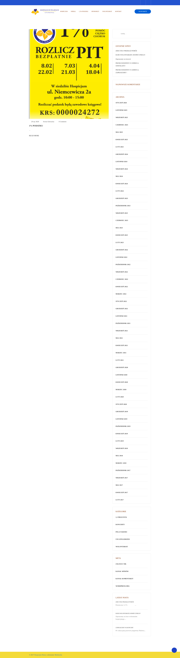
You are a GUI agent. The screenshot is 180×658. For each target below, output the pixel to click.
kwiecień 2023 (122, 235)
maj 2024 (119, 176)
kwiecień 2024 (122, 183)
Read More (34, 136)
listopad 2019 (121, 419)
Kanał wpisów (122, 571)
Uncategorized (123, 539)
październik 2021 (123, 323)
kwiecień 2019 (122, 433)
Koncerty (120, 524)
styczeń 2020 (121, 404)
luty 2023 (120, 242)
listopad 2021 (121, 316)
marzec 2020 (121, 389)
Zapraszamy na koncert (123, 59)
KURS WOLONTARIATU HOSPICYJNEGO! (130, 55)
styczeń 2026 (121, 103)
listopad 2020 (121, 375)
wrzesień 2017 (122, 478)
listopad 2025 (121, 110)
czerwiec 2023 (122, 220)
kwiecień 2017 (122, 492)
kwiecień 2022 (122, 286)
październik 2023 (123, 206)
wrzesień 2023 (122, 213)
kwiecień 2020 (122, 382)
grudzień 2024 (122, 154)
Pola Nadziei (121, 532)
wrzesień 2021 (122, 331)
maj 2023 (119, 228)
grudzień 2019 (122, 411)
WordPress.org (123, 586)
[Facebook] (148, 2)
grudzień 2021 (122, 308)
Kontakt (118, 11)
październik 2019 (123, 426)
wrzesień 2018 (122, 448)
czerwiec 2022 (122, 279)
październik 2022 (123, 264)
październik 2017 (123, 470)
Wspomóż (143, 11)
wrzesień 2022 (122, 272)
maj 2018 (119, 456)
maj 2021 (119, 338)
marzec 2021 (121, 353)
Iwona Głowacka (48, 121)
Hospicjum (64, 11)
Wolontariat (107, 11)
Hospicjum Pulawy (40, 655)
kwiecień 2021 (122, 345)
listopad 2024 (121, 161)
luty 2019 (120, 441)
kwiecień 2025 (122, 139)
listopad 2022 (121, 257)
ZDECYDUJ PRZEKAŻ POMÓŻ (126, 51)
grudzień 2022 (122, 250)
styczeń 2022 (121, 301)
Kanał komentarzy (124, 578)
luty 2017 (120, 500)
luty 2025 (120, 147)
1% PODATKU (36, 126)
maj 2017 (119, 485)
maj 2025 (119, 132)
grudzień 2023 (122, 198)
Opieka (73, 11)
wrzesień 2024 (122, 169)
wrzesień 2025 (122, 117)
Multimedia (58, 655)
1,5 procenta (121, 517)
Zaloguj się (121, 564)
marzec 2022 (121, 294)
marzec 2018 (121, 463)
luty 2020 (120, 397)
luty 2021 (120, 360)
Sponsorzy (95, 11)
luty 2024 (120, 191)
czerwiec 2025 (122, 125)
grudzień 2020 (122, 367)
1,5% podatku (83, 11)
